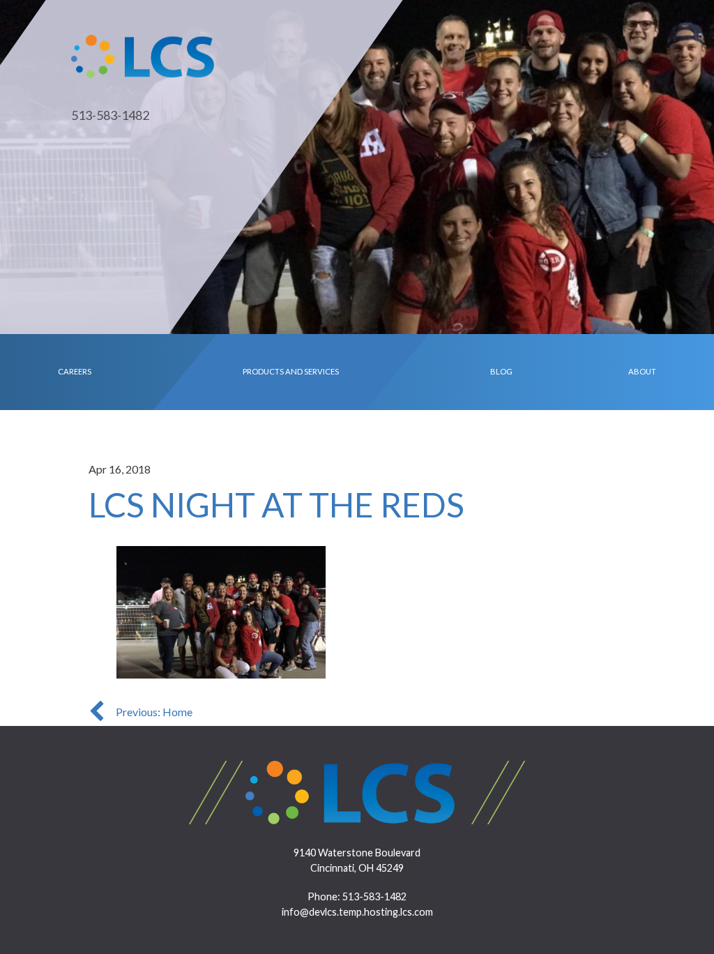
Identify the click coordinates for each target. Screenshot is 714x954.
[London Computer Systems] (142, 54)
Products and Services (291, 371)
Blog (501, 371)
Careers (74, 371)
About (642, 371)
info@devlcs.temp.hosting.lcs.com (357, 912)
